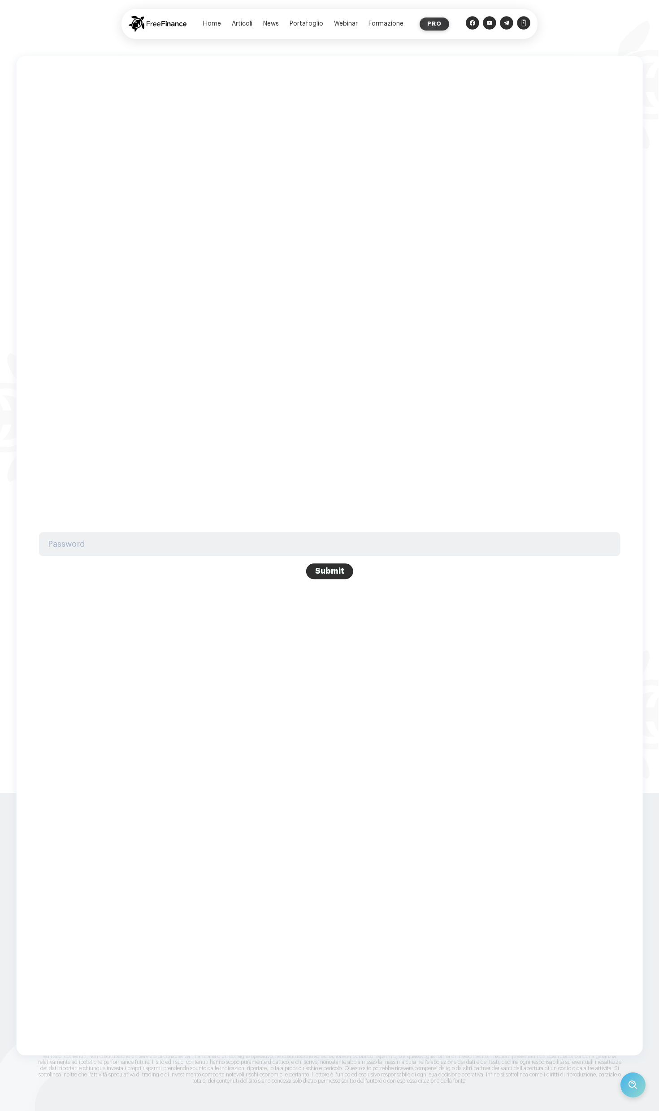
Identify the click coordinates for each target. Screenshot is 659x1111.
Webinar (346, 24)
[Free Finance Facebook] (472, 24)
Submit (329, 571)
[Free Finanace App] (523, 24)
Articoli (242, 24)
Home (212, 24)
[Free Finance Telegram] (506, 24)
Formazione (386, 24)
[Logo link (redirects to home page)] (157, 24)
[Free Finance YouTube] (489, 24)
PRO (434, 23)
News (271, 24)
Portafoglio (306, 24)
